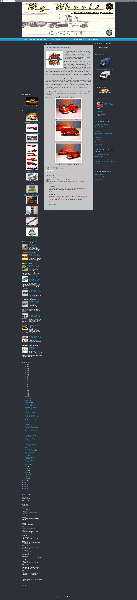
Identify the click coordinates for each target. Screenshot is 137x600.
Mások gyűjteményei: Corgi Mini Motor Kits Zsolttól (31, 420)
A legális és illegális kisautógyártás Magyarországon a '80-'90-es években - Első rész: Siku (35, 279)
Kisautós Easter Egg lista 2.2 (94, 39)
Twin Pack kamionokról (35, 133)
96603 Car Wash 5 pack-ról (32, 227)
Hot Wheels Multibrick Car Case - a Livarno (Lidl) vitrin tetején (35, 338)
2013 (25, 390)
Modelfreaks (98, 137)
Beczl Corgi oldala (99, 126)
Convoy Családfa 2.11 (56, 39)
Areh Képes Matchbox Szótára (102, 154)
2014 (25, 389)
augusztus (27, 464)
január (26, 478)
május (26, 470)
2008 (25, 484)
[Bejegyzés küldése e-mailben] (48, 169)
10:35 (50, 191)
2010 (25, 480)
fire (61, 169)
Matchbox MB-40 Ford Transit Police (30, 405)
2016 (25, 384)
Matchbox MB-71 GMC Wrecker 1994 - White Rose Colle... (30, 435)
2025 (25, 366)
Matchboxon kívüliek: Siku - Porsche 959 (31, 431)
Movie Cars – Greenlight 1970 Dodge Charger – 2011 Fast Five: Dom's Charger (35, 315)
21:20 (50, 201)
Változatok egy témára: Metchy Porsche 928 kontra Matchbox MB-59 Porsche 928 (35, 292)
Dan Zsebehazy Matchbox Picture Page (104, 176)
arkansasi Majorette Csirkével (84, 54)
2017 (25, 382)
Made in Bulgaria (99, 156)
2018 (25, 381)
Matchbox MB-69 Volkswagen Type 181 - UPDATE (31, 440)
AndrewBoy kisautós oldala (101, 124)
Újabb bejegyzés (50, 212)
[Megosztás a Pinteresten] (52, 171)
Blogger (81, 596)
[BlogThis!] (48, 171)
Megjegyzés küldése (52, 204)
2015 (25, 387)
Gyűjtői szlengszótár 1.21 (78, 39)
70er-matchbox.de (99, 174)
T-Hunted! (99, 100)
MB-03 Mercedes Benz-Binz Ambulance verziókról (33, 123)
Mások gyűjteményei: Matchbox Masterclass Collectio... (30, 444)
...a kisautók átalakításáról (32, 236)
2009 (25, 482)
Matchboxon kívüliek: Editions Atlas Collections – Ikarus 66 (35, 255)
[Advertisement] (32, 66)
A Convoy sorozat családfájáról (34, 172)
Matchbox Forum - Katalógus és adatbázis (105, 161)
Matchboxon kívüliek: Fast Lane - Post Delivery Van (35, 245)
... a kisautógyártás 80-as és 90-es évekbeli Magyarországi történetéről (32, 195)
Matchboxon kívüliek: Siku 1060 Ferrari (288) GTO (31, 450)
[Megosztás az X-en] (49, 171)
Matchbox (67, 169)
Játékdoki (97, 131)
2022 (25, 372)
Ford (63, 169)
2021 (25, 375)
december (27, 396)
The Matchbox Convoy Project (102, 166)
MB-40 (71, 169)
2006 (25, 488)
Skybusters (97, 163)
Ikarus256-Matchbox (100, 129)
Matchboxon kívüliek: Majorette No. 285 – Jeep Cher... (31, 416)
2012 (25, 393)
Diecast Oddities (99, 179)
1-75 (56, 169)
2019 (25, 378)
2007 (25, 486)
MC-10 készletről (37, 205)
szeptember (28, 402)
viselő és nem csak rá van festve (58, 73)
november (27, 398)
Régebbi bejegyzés (85, 212)
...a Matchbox (26, 133)
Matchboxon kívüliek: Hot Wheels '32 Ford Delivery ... (31, 409)
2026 (25, 364)
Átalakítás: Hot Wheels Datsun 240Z (34, 326)
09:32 (50, 183)
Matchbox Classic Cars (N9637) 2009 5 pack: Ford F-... (30, 454)
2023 (25, 370)
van (74, 169)
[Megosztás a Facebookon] (51, 171)
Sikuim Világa (98, 144)
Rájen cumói (98, 139)
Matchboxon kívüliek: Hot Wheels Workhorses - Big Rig (31, 427)
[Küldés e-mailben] (46, 171)
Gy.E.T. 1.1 (67, 39)
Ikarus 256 (51, 177)
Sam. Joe (52, 167)
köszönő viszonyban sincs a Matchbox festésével (71, 87)
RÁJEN (51, 186)
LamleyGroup (100, 111)
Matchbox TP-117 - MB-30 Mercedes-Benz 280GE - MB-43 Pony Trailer (35, 267)
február (27, 476)
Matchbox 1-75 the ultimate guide (103, 159)
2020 (25, 376)
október (27, 400)
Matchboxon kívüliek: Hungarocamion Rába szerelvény (34, 303)
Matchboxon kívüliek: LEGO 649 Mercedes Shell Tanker (35, 349)
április (26, 472)
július (26, 466)
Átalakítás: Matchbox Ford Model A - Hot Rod (31, 458)
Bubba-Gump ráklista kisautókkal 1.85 (39, 39)
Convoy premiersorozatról (35, 142)
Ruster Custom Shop (100, 141)
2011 (25, 395)
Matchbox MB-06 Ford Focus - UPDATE (30, 461)
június (26, 468)
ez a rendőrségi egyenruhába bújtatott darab (78, 68)
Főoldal (25, 39)
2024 (25, 368)
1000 (26, 447)
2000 (58, 169)
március (27, 474)
